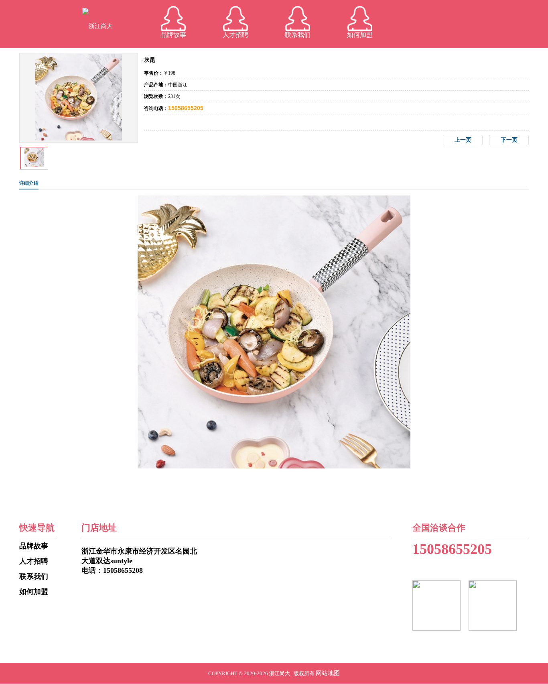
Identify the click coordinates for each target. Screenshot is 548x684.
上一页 (463, 140)
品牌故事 (173, 34)
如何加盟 (360, 34)
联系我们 (298, 34)
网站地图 (328, 673)
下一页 (509, 140)
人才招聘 (235, 34)
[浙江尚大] (97, 26)
